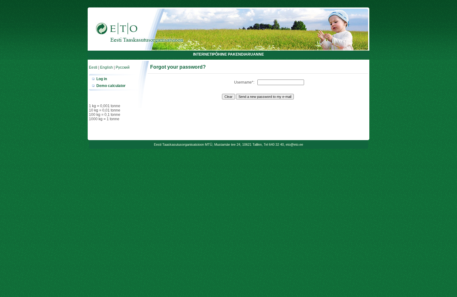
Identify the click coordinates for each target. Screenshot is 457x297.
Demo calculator (111, 86)
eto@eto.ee (294, 144)
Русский (123, 67)
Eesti (93, 67)
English (106, 67)
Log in (101, 79)
